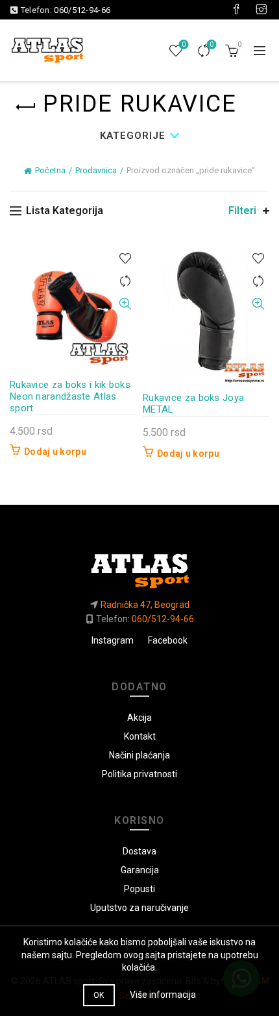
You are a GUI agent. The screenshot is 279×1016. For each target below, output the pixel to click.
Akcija (139, 717)
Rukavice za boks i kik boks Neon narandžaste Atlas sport (70, 396)
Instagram (112, 640)
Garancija (140, 870)
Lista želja (184, 44)
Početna (50, 170)
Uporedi (211, 44)
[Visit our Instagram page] (261, 9)
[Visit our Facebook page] (236, 9)
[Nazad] (26, 107)
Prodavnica (96, 170)
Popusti (139, 889)
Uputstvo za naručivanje (139, 907)
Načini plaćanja (139, 755)
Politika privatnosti (139, 774)
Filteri (242, 210)
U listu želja (125, 258)
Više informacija (163, 994)
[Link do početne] (139, 566)
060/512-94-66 (82, 10)
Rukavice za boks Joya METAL (193, 403)
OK (98, 995)
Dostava (139, 851)
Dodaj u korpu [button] (55, 451)
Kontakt (140, 736)
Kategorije (132, 135)
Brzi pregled (125, 304)
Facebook (168, 640)
